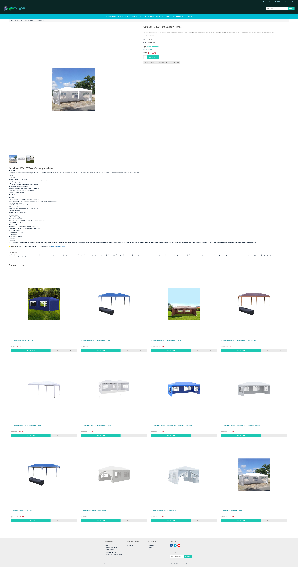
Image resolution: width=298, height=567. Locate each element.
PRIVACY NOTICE (109, 550)
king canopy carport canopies (270, 255)
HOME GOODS (111, 16)
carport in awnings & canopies (16, 257)
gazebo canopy (118, 255)
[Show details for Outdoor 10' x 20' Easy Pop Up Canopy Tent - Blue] (114, 304)
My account (151, 545)
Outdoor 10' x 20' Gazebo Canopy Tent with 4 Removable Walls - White (241, 425)
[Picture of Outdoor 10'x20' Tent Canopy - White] (13, 159)
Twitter (175, 545)
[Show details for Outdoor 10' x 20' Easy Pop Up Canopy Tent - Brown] (184, 304)
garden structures (33, 255)
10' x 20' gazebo (138, 255)
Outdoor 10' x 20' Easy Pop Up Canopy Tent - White (26, 425)
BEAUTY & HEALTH (131, 16)
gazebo (11, 255)
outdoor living (86, 255)
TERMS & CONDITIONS (111, 547)
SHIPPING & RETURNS (110, 552)
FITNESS (151, 16)
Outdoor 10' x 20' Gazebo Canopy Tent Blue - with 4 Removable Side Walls (172, 425)
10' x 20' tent (128, 255)
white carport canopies (194, 255)
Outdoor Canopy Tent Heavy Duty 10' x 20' (163, 510)
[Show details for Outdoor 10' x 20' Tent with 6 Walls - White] (114, 474)
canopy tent (170, 255)
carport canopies (207, 255)
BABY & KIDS (166, 16)
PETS (158, 16)
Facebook (171, 545)
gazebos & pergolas (241, 255)
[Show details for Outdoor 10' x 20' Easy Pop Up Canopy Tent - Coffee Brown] (254, 304)
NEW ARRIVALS (177, 16)
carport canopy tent (180, 255)
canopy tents (96, 255)
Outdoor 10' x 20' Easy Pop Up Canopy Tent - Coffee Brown (238, 340)
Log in (270, 1)
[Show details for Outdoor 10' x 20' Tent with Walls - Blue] (44, 304)
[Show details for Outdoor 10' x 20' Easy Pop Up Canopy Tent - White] (44, 389)
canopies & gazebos (46, 255)
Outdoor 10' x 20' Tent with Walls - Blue (22, 340)
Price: (145, 52)
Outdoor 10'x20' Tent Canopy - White (231, 510)
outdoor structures (58, 255)
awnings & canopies (21, 255)
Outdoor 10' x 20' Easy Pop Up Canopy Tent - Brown (166, 340)
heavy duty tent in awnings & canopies (223, 255)
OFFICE (120, 16)
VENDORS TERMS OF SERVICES (113, 554)
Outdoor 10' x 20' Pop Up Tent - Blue (21, 510)
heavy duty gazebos (254, 255)
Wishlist (150, 550)
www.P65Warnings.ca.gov (58, 246)
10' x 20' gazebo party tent (150, 255)
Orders (150, 547)
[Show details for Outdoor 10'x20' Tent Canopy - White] (254, 474)
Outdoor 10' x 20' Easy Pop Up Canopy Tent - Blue (95, 340)
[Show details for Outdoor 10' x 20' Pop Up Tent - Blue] (44, 474)
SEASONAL (188, 16)
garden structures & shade (72, 255)
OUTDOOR (142, 16)
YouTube (178, 545)
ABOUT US (107, 545)
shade (109, 255)
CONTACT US (129, 545)
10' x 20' (162, 255)
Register (265, 1)
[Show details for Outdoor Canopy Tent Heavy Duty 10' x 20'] (184, 474)
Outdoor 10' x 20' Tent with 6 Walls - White (93, 510)
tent (103, 255)
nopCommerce (112, 564)
